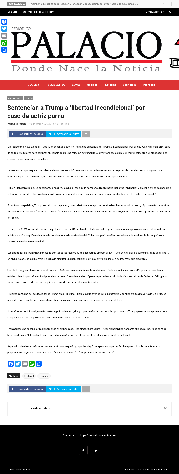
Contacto (12, 12)
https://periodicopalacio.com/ (38, 12)
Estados (110, 85)
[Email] (4, 35)
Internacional (15, 98)
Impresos (149, 85)
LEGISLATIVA (56, 85)
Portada (29, 98)
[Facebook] (4, 21)
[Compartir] (4, 49)
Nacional (92, 85)
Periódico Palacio (16, 123)
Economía (129, 85)
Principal (44, 376)
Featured (29, 376)
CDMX (76, 85)
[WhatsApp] (4, 42)
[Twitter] (4, 28)
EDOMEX (33, 85)
